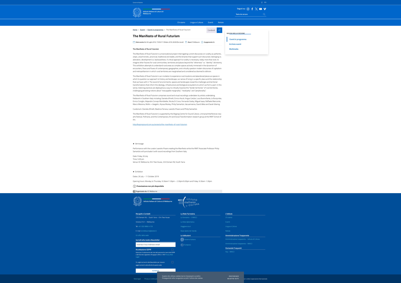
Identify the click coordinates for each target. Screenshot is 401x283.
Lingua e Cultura (231, 226)
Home (135, 29)
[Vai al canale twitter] (256, 9)
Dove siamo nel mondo (188, 231)
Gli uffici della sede (142, 235)
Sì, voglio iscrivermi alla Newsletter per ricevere (150, 262)
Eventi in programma (155, 29)
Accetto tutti (233, 278)
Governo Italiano (138, 2)
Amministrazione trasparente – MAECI (238, 243)
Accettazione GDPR (143, 249)
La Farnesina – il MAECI (189, 217)
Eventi (142, 29)
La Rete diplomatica (187, 222)
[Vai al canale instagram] (247, 9)
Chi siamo (228, 217)
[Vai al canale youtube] (260, 9)
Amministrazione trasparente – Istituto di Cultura (242, 239)
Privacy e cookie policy (151, 279)
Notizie (227, 231)
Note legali (137, 279)
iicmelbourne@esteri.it (149, 231)
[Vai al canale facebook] (252, 9)
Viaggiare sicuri (186, 226)
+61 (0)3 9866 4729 (145, 226)
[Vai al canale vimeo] (264, 9)
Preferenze (234, 276)
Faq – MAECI (229, 251)
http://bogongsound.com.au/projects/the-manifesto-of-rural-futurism (160, 124)
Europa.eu (187, 244)
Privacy (167, 254)
